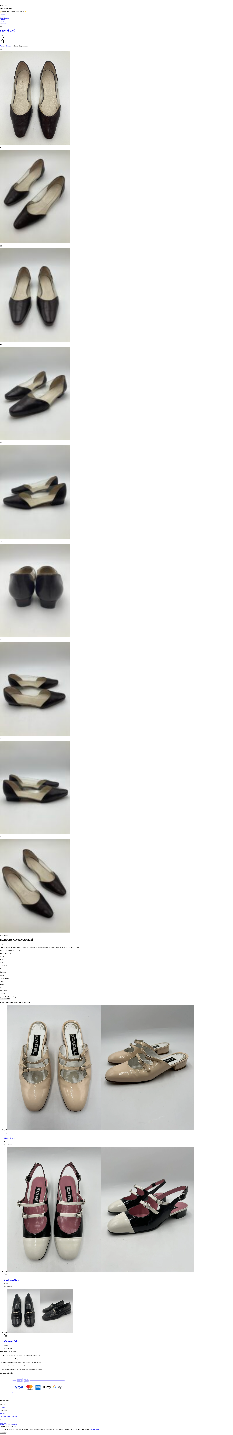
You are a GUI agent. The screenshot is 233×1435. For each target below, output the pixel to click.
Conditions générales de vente (8, 1416)
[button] (6, 1134)
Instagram (3, 1423)
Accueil (2, 46)
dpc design (14, 1424)
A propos (2, 1413)
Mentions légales (5, 1424)
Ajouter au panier (5, 998)
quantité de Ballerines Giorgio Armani (11, 997)
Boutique (8, 46)
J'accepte (3, 1432)
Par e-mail (3, 1407)
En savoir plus (94, 1429)
